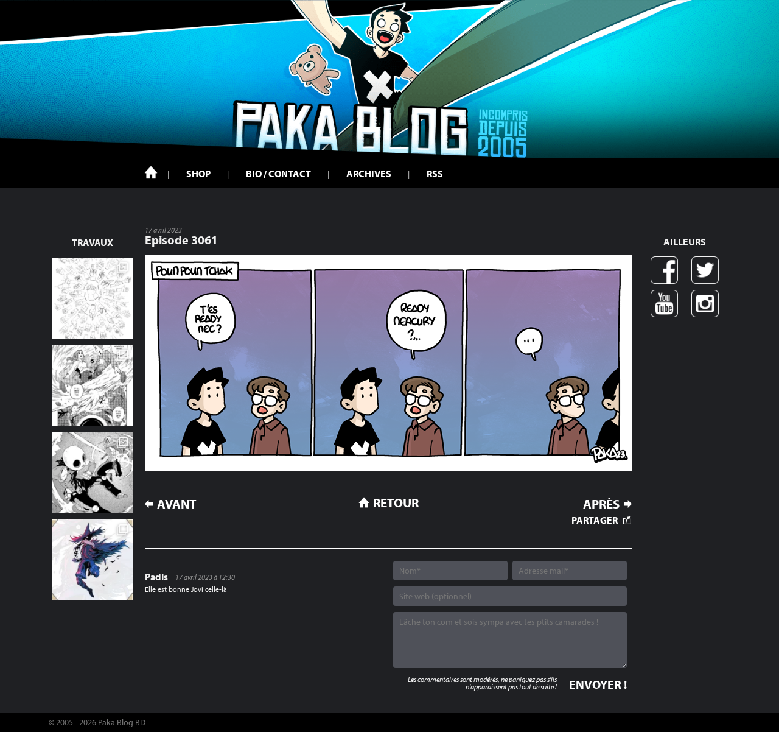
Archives (368, 173)
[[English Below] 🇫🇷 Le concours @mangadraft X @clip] (92, 385)
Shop (198, 173)
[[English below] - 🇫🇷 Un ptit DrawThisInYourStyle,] (92, 472)
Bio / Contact (278, 173)
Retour (396, 502)
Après (601, 504)
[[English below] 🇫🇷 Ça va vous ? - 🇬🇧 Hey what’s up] (92, 298)
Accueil (151, 172)
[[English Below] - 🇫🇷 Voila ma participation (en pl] (92, 559)
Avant (177, 504)
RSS (435, 173)
